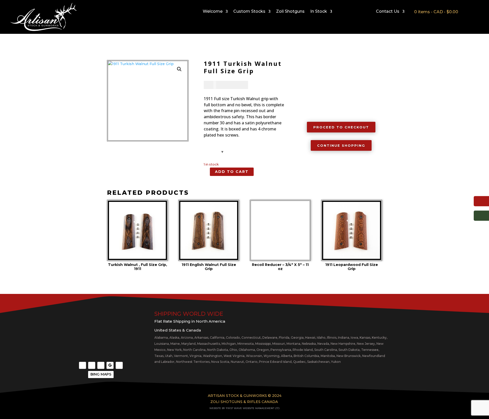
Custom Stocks (249, 12)
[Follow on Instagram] (91, 365)
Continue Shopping (341, 145)
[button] (179, 69)
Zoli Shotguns (290, 12)
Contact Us (387, 12)
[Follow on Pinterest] (119, 365)
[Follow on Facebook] (82, 365)
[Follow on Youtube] (100, 365)
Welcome (213, 12)
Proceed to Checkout (341, 127)
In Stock (318, 12)
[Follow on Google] (110, 365)
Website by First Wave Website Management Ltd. (244, 408)
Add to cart (232, 171)
